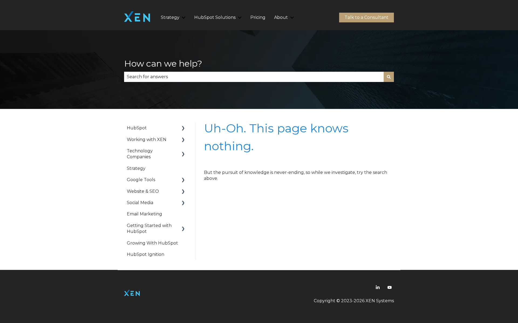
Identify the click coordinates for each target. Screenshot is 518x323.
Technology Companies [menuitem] (140, 153)
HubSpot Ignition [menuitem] (145, 254)
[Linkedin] (377, 287)
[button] (183, 128)
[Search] (389, 77)
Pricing (257, 17)
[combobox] (254, 77)
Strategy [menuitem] (136, 168)
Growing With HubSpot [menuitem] (152, 243)
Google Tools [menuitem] (141, 179)
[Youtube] (389, 287)
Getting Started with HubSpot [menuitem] (149, 228)
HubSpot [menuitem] (137, 127)
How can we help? (163, 63)
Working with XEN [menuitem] (146, 139)
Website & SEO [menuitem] (143, 191)
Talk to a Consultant (366, 17)
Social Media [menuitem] (140, 202)
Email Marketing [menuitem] (144, 214)
